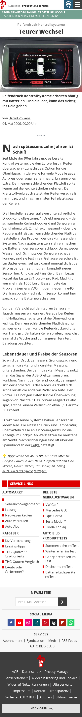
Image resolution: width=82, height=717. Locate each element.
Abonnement (12, 641)
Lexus (69, 273)
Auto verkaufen (16, 521)
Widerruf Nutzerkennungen (28, 684)
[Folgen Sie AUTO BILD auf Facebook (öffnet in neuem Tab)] (11, 622)
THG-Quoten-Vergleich (22, 562)
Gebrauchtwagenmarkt (22, 504)
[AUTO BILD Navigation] (77, 4)
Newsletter (41, 592)
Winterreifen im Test (60, 551)
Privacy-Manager (57, 672)
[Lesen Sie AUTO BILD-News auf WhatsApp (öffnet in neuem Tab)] (70, 622)
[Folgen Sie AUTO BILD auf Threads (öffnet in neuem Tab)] (53, 622)
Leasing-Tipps (15, 546)
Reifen (68, 163)
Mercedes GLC (56, 510)
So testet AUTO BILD (20, 697)
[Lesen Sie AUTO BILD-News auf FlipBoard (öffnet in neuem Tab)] (62, 622)
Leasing (11, 510)
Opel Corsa (54, 516)
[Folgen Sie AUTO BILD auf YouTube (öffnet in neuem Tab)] (19, 622)
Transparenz (59, 691)
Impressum (21, 691)
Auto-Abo (12, 526)
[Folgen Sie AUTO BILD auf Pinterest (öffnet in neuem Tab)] (45, 622)
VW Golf (52, 505)
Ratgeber (14, 6)
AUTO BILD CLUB (42, 646)
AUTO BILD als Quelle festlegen (24, 471)
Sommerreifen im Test (62, 546)
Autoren (45, 697)
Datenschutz (31, 672)
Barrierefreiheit (16, 678)
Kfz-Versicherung (18, 541)
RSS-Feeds (69, 641)
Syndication (35, 641)
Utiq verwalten (63, 684)
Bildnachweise (66, 697)
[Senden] (62, 601)
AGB (15, 672)
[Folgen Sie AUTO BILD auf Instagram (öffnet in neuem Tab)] (28, 622)
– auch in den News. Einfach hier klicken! (33, 14)
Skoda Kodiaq (56, 527)
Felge (35, 445)
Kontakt (40, 691)
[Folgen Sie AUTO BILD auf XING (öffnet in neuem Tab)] (36, 622)
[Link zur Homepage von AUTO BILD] (3, 4)
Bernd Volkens (19, 118)
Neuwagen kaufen (18, 515)
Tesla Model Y (56, 521)
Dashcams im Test (59, 567)
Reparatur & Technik (35, 6)
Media (53, 641)
